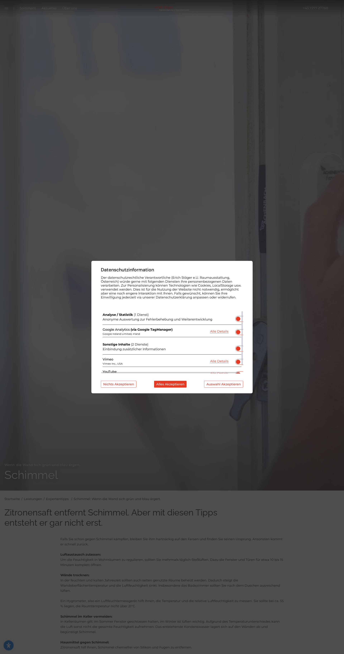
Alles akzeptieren (170, 384)
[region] (172, 342)
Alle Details (219, 331)
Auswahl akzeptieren (223, 384)
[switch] (238, 317)
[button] (238, 319)
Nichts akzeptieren (118, 384)
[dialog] (172, 327)
